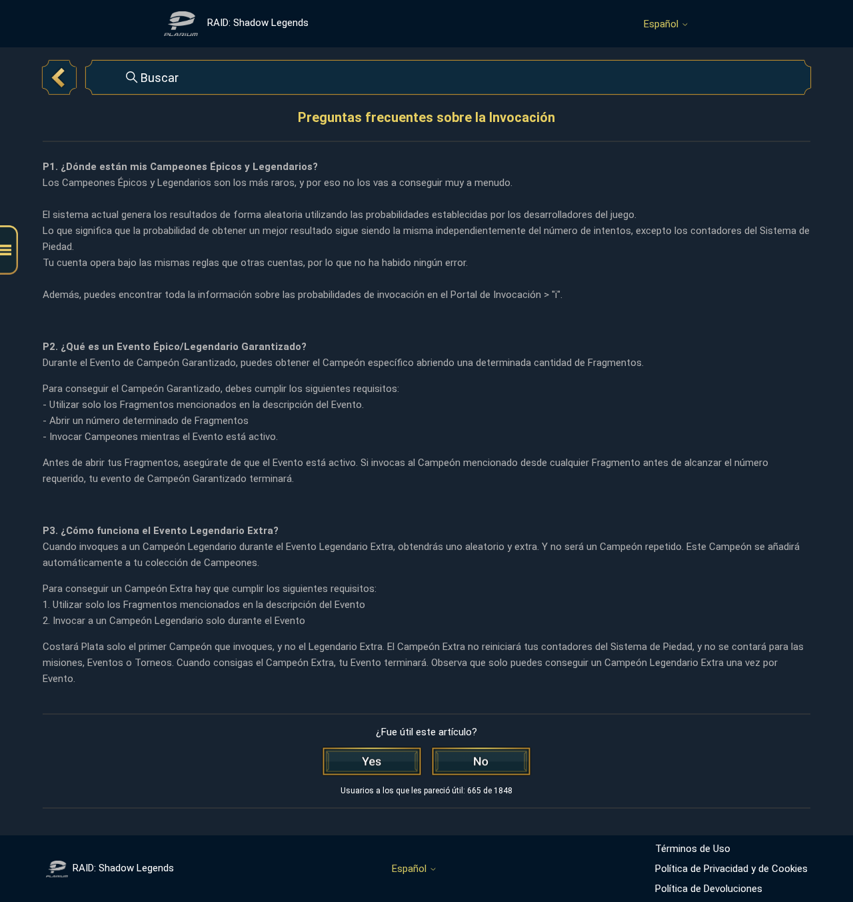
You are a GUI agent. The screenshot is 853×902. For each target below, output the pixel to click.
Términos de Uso (692, 849)
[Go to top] (823, 850)
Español (662, 24)
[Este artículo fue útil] (372, 761)
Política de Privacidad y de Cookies (731, 869)
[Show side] (9, 250)
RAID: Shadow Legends (123, 868)
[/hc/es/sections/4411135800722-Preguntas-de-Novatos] (59, 77)
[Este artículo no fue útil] (481, 761)
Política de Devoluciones (708, 889)
